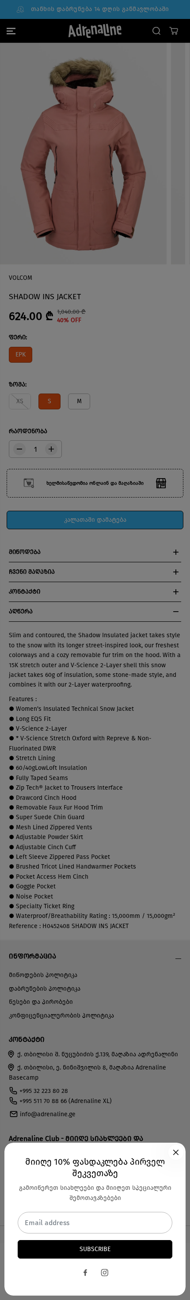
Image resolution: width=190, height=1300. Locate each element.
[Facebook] (85, 1272)
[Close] (176, 1152)
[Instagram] (104, 1272)
